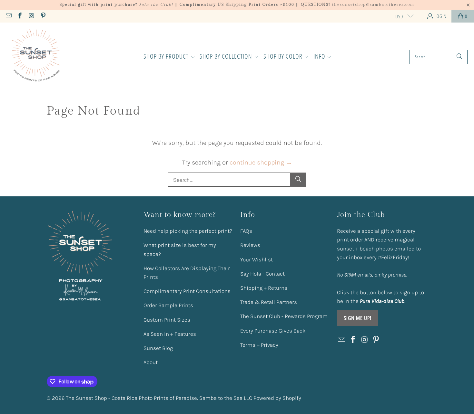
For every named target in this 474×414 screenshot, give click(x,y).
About (150, 362)
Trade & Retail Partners (268, 302)
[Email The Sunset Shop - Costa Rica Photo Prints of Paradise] (8, 16)
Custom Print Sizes (166, 319)
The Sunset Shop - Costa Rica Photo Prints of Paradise (131, 398)
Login (441, 16)
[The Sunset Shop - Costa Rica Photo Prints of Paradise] (36, 57)
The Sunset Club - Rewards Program (284, 316)
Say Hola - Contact (262, 273)
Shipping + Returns (263, 288)
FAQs (246, 231)
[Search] (459, 57)
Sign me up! (357, 318)
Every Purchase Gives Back (272, 330)
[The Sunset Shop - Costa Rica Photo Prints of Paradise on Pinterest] (42, 16)
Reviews (250, 245)
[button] (169, 57)
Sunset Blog (158, 348)
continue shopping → (261, 162)
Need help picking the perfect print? (187, 231)
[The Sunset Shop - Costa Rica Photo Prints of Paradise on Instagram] (31, 16)
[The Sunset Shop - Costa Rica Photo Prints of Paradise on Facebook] (19, 16)
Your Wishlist (256, 259)
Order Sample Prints (168, 305)
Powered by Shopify (277, 398)
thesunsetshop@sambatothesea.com (373, 4)
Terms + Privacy (259, 345)
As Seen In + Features (169, 334)
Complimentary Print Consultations (187, 291)
